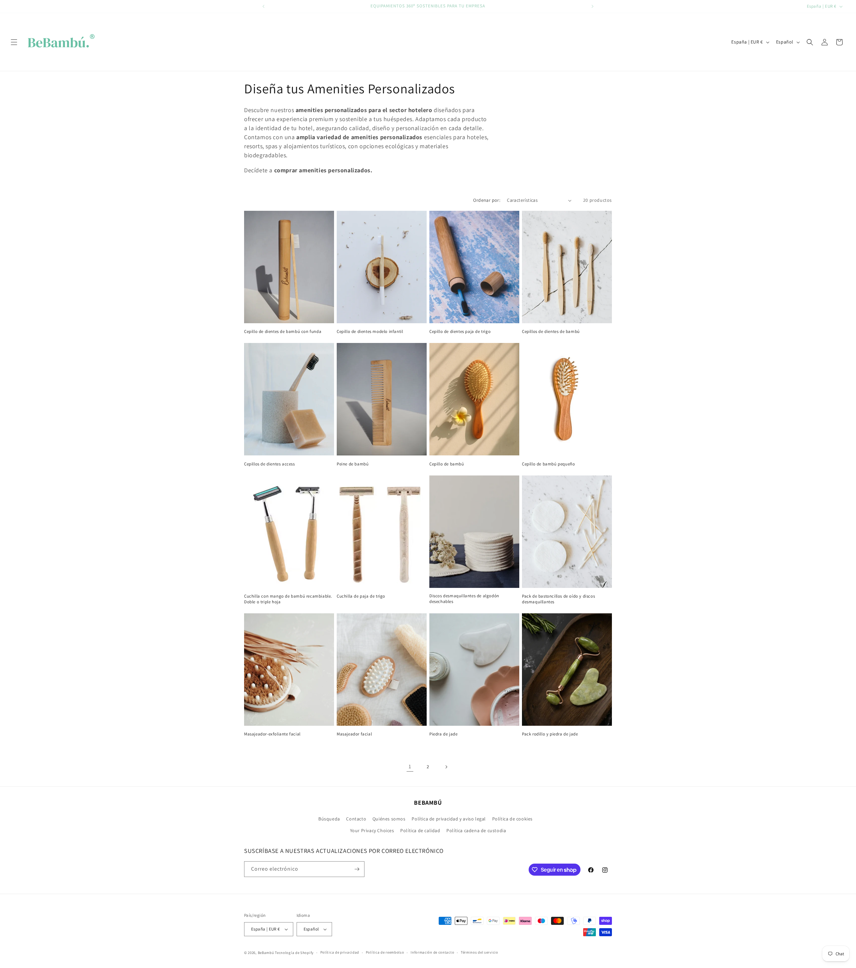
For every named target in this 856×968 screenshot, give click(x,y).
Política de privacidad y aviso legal (449, 819)
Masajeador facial (354, 734)
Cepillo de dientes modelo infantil (370, 331)
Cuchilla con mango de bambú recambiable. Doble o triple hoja (288, 599)
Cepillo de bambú (446, 464)
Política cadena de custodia (476, 831)
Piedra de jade (443, 734)
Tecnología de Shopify (294, 952)
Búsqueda (329, 819)
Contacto (356, 819)
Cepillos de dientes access (269, 464)
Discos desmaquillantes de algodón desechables (464, 598)
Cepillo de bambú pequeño (548, 464)
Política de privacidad (339, 952)
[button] (14, 42)
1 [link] (410, 766)
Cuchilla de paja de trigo (361, 596)
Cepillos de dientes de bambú (551, 331)
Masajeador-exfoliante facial (272, 734)
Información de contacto (432, 952)
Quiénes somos (389, 819)
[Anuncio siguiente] (592, 6)
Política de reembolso (385, 952)
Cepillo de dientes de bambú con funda (282, 331)
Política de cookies (512, 819)
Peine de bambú (352, 464)
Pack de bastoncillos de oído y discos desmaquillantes (558, 599)
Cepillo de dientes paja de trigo (460, 331)
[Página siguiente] (446, 767)
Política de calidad (420, 831)
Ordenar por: (486, 200)
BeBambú (266, 952)
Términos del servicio (479, 952)
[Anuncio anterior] (263, 6)
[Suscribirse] (356, 869)
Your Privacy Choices (372, 831)
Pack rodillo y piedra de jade (550, 734)
